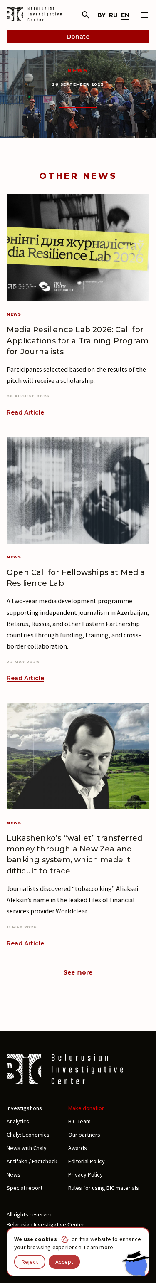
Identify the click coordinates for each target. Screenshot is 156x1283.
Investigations (24, 1108)
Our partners (84, 1134)
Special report (24, 1188)
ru (113, 15)
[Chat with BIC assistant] (135, 1263)
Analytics (18, 1121)
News (78, 70)
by (101, 15)
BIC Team (79, 1121)
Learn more (98, 1247)
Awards (77, 1148)
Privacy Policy (85, 1174)
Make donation (86, 1108)
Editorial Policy (86, 1161)
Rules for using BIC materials (103, 1188)
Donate (78, 36)
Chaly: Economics (28, 1134)
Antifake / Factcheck (32, 1161)
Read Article (25, 412)
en (125, 15)
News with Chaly (27, 1148)
